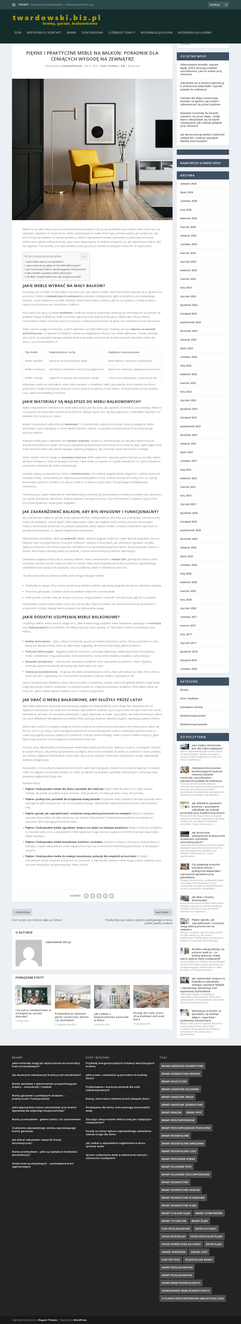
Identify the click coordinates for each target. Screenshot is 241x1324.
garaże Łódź (199, 1252)
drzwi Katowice (206, 1228)
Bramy (72, 33)
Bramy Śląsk (200, 1221)
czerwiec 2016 (188, 668)
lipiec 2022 (186, 348)
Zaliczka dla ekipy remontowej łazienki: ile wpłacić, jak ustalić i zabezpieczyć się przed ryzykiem (200, 101)
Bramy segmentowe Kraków (181, 1190)
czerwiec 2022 (188, 357)
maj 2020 (185, 573)
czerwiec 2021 (188, 460)
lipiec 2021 (186, 452)
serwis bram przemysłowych (181, 1283)
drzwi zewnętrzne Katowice (181, 1244)
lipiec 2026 (186, 192)
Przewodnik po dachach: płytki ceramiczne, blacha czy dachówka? (72, 1017)
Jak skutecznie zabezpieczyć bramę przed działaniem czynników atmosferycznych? (202, 837)
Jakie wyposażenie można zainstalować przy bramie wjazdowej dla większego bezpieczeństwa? (44, 1109)
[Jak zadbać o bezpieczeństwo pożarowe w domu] (112, 997)
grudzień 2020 (189, 513)
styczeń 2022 (188, 400)
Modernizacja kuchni (157, 33)
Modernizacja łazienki (194, 33)
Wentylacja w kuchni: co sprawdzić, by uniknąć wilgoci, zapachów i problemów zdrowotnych (200, 1015)
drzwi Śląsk (214, 1244)
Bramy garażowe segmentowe (182, 1104)
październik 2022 (190, 322)
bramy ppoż (194, 1112)
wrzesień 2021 (188, 435)
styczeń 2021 (188, 504)
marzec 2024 (188, 253)
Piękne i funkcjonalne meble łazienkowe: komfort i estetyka (64, 842)
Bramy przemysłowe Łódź (45, 4)
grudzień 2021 (189, 409)
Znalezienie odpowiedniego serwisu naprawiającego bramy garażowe (44, 1129)
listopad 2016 (188, 660)
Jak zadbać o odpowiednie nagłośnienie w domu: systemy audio (116, 1144)
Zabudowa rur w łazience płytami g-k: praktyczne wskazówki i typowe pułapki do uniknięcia (202, 86)
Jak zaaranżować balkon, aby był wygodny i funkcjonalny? (56, 269)
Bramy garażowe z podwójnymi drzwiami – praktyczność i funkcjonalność (38, 1097)
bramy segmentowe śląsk (179, 1205)
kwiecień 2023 (188, 270)
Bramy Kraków (171, 1112)
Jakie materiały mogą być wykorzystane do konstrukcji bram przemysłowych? (46, 1064)
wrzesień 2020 (188, 538)
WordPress (80, 1320)
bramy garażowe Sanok (178, 1097)
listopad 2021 (188, 417)
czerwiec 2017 (188, 617)
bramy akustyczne (174, 1081)
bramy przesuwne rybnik (178, 1159)
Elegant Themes (47, 1320)
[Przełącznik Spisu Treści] (82, 257)
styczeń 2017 (188, 643)
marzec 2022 (188, 383)
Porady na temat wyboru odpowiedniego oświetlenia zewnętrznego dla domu (118, 1132)
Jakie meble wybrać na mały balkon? (45, 261)
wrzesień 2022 (188, 330)
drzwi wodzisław (173, 1236)
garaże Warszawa (174, 1252)
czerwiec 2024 (188, 244)
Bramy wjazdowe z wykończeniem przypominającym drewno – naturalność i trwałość (44, 1085)
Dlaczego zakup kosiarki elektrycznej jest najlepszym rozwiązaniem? (119, 1121)
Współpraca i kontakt (44, 33)
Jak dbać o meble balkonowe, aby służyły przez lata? (54, 276)
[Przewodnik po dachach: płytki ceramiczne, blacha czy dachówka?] (73, 997)
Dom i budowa (92, 33)
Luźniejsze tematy (122, 33)
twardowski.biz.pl (72, 65)
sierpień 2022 (188, 339)
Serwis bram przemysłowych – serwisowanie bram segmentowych (43, 1165)
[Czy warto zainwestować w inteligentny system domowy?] (33, 995)
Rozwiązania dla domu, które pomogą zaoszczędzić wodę (118, 1109)
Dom (18, 33)
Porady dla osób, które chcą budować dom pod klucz (148, 1016)
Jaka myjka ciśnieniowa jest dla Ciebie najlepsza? (207, 747)
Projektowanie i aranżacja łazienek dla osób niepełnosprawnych (113, 1088)
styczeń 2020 (188, 608)
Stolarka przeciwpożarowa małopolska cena (193, 1298)
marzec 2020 (188, 591)
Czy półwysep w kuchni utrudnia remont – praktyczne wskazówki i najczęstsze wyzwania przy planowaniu (200, 871)
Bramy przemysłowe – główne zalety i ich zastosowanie (46, 1119)
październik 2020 (190, 530)
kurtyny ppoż (171, 1259)
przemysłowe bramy (198, 1259)
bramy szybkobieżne (209, 1213)
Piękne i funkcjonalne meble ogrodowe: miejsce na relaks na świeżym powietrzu (76, 827)
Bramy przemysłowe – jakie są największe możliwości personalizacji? (44, 1153)
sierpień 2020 (188, 547)
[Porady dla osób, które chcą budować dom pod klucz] (151, 996)
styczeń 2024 (188, 261)
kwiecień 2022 (188, 374)
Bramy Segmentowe (175, 1182)
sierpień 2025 (188, 235)
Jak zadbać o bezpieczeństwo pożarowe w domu (111, 1017)
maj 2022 (185, 365)
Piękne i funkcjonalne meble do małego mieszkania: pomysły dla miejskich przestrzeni (80, 856)
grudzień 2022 (189, 305)
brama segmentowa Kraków (181, 1073)
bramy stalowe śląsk (176, 1213)
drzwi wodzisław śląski (206, 1236)
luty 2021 (186, 495)
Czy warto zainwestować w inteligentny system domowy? (33, 1013)
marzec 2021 (188, 487)
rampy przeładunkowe (177, 1275)
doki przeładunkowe (176, 1228)
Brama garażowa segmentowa (182, 1066)
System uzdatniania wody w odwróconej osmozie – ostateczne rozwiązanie (117, 1156)
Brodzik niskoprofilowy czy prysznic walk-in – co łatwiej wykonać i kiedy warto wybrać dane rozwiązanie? (202, 954)
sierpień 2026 (188, 183)
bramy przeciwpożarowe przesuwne (186, 1128)
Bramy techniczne (174, 1221)
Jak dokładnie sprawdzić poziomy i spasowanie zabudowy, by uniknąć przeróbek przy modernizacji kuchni (202, 808)
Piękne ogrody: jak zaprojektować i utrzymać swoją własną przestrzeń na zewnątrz (78, 813)
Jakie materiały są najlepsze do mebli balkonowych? (54, 265)
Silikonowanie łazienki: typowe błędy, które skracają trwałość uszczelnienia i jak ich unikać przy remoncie (201, 69)
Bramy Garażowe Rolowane (180, 1089)
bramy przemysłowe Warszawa (183, 1143)
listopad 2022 (188, 313)
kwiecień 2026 (188, 218)
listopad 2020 (188, 521)
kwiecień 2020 (188, 582)
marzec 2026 (188, 227)
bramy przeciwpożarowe (178, 1120)
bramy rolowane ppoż (177, 1166)
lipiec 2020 (186, 556)
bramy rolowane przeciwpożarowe (186, 1174)
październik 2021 (190, 426)
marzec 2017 (188, 625)
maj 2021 (185, 469)
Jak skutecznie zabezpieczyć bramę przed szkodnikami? (46, 1075)
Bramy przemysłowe (175, 1135)
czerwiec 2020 (188, 565)
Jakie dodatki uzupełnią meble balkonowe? (49, 273)
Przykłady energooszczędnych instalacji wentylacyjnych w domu (120, 1064)
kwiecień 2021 (188, 478)
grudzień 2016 (189, 651)
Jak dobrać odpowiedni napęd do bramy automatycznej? (36, 1141)
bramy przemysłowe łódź (179, 1151)
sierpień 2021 (188, 443)
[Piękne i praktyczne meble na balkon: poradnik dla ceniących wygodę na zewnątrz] (92, 149)
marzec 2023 (188, 279)
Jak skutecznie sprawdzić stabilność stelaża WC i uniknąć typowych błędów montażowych (202, 137)
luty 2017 (186, 634)
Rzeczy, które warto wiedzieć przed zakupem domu (117, 1098)
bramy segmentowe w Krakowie (183, 1197)
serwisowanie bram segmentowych (186, 1290)
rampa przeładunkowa (177, 1267)
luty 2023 (186, 287)
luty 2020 (186, 599)
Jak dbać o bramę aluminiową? (202, 898)
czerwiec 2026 (188, 201)
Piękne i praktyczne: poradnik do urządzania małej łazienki (62, 799)
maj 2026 (185, 209)
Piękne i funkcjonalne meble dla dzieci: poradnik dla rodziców (64, 789)
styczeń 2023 (188, 296)
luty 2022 (186, 391)
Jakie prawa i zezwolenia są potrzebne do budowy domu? (116, 1076)
